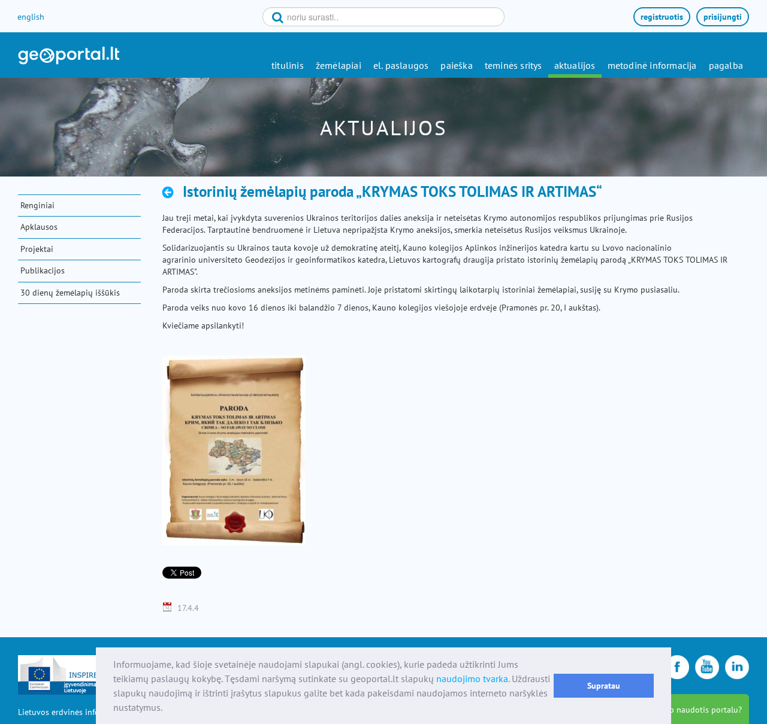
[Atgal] (171, 192)
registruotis (662, 16)
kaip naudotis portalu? (700, 709)
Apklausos (39, 226)
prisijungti (722, 16)
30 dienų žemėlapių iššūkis (70, 292)
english (30, 16)
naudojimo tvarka (472, 679)
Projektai (36, 249)
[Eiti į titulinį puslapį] (68, 56)
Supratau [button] (603, 685)
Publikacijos (42, 270)
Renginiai (37, 205)
